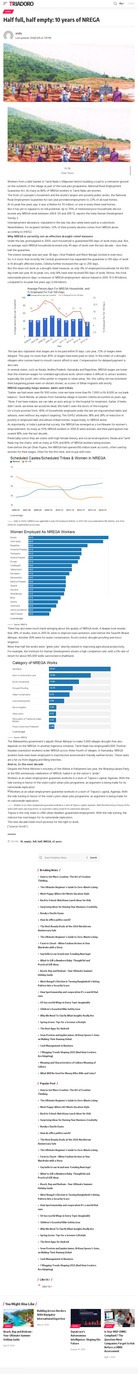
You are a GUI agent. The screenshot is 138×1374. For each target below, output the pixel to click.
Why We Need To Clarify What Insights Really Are (67, 1015)
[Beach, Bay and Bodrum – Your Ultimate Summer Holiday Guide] (18, 1318)
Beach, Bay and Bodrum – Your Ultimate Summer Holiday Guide (18, 1335)
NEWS (8, 12)
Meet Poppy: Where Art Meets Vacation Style (64, 893)
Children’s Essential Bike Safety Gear (60, 1009)
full (34, 841)
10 (21, 841)
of (53, 841)
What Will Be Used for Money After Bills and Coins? (68, 1073)
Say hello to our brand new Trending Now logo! (65, 953)
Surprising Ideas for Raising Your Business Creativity (68, 906)
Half (40, 841)
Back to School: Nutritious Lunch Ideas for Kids (65, 900)
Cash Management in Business (56, 1045)
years (59, 841)
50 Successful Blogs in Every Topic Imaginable (65, 1002)
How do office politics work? (55, 919)
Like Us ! (45, 1279)
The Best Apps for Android (54, 1028)
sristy (18, 33)
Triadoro (21, 3)
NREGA (47, 841)
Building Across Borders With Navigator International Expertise (51, 1314)
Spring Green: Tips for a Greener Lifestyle (63, 1022)
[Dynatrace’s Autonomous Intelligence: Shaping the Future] (86, 1318)
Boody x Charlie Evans (52, 913)
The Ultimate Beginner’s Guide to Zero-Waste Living (69, 887)
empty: (27, 841)
